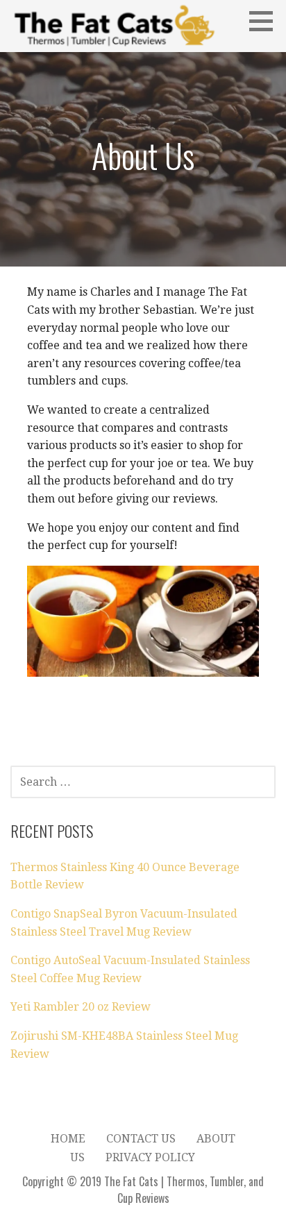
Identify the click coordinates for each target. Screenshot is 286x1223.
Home (68, 1138)
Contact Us (141, 1138)
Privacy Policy (150, 1157)
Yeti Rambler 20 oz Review (80, 1006)
